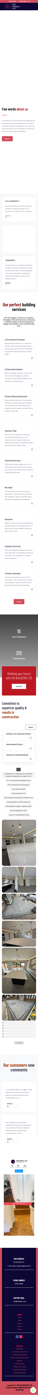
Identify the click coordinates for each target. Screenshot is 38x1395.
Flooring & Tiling (19, 1364)
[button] (33, 1390)
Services (19, 602)
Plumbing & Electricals (19, 1370)
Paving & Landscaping (19, 1373)
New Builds (19, 1349)
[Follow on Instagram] (20, 1336)
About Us (7, 139)
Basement (20, 1361)
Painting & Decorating (19, 1367)
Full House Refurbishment (19, 1355)
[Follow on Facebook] (17, 1336)
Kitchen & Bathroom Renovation (20, 1358)
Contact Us (19, 686)
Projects (30, 727)
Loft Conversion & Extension (20, 1352)
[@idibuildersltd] (13, 1162)
